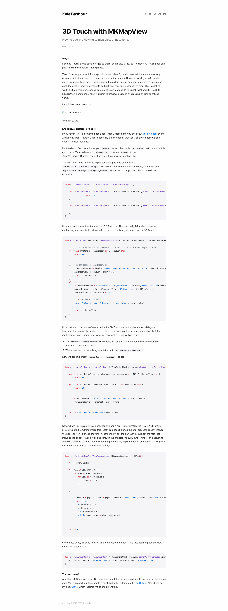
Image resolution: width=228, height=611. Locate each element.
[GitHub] (160, 14)
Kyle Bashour (74, 14)
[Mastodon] (150, 14)
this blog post (150, 133)
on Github (141, 583)
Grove (74, 587)
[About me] (145, 14)
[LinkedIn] (164, 14)
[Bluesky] (155, 14)
